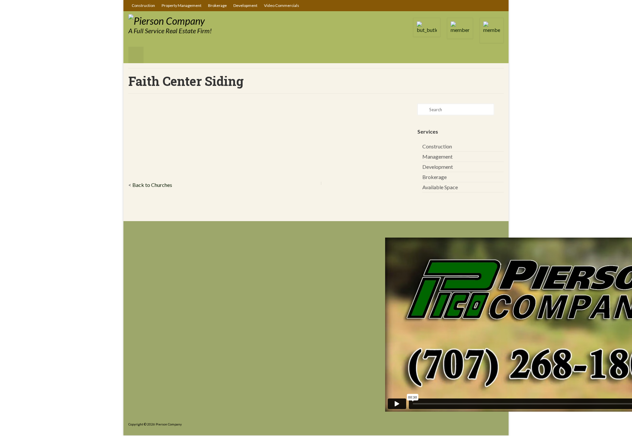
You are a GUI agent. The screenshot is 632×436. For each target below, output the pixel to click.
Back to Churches (152, 185)
